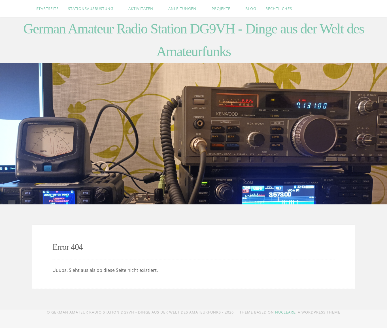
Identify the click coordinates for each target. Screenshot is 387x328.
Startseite (47, 8)
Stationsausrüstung (91, 8)
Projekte (221, 8)
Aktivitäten (141, 8)
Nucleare (285, 312)
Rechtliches (279, 8)
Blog (250, 8)
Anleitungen (182, 8)
